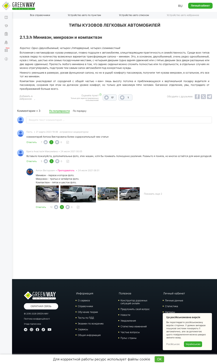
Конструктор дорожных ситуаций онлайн (134, 302)
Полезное (125, 293)
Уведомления (128, 320)
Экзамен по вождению (91, 323)
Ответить (31, 142)
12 (51, 207)
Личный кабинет (200, 5)
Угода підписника (32, 324)
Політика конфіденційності (37, 318)
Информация (84, 293)
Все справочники (40, 15)
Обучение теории (88, 311)
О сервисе (84, 300)
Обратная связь (41, 306)
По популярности (59, 110)
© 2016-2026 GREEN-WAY (36, 313)
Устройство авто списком (134, 15)
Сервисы (83, 329)
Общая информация (89, 335)
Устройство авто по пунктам (84, 15)
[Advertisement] (114, 245)
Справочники (85, 306)
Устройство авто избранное (183, 15)
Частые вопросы (130, 332)
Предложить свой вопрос (135, 309)
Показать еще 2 (153, 193)
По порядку (79, 110)
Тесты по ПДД (86, 317)
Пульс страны (128, 337)
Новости (125, 314)
